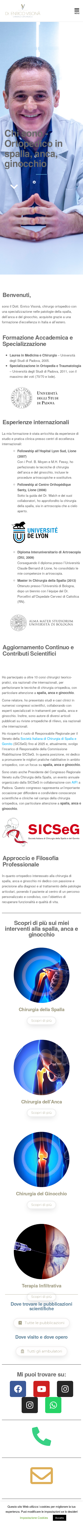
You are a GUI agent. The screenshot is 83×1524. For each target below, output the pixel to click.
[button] (14, 186)
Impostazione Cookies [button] (34, 1518)
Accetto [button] (59, 1518)
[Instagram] (65, 1389)
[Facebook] (18, 1389)
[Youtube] (41, 1389)
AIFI (75, 782)
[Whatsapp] (53, 1405)
